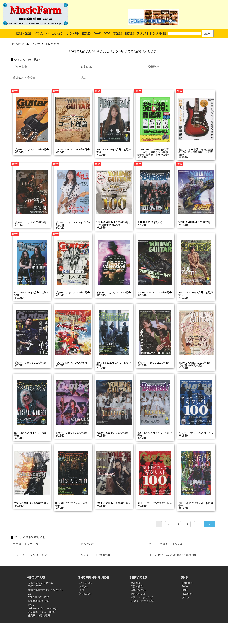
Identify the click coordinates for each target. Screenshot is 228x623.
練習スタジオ (138, 593)
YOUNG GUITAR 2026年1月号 (113, 503)
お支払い (84, 586)
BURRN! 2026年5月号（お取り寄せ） (113, 364)
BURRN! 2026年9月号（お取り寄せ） (113, 150)
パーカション (55, 33)
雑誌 (83, 77)
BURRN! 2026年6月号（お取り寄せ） (195, 293)
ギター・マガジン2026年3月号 (72, 432)
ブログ (185, 597)
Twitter (185, 586)
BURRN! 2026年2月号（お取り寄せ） (72, 504)
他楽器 (129, 33)
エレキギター (53, 43)
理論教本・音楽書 (24, 77)
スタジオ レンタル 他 (151, 33)
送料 (81, 590)
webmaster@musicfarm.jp (42, 608)
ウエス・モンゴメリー (27, 544)
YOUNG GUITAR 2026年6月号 (154, 292)
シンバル (73, 33)
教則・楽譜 (23, 33)
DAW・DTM (102, 33)
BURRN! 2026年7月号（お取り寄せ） (31, 293)
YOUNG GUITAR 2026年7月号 (195, 222)
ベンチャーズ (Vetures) (95, 554)
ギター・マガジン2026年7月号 (72, 292)
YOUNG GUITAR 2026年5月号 (72, 362)
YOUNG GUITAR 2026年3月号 (113, 432)
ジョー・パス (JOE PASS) (165, 544)
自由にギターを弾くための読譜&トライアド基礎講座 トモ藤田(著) (195, 152)
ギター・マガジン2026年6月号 (113, 292)
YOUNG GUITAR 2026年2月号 (31, 503)
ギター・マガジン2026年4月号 (154, 362)
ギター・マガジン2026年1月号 (154, 503)
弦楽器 (86, 33)
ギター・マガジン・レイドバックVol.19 (72, 223)
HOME (16, 43)
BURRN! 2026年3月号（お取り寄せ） (154, 434)
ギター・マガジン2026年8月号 (31, 222)
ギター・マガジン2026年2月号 (195, 432)
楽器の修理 (137, 586)
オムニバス (88, 544)
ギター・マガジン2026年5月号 (31, 362)
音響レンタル (138, 590)
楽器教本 (154, 66)
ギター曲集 (20, 66)
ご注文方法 (85, 583)
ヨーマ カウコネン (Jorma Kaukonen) (172, 554)
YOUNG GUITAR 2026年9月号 (72, 149)
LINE (184, 590)
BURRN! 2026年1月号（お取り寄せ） (195, 504)
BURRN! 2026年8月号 (149, 222)
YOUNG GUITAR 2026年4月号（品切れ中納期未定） (195, 364)
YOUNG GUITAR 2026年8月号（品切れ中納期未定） (113, 223)
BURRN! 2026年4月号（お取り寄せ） (31, 434)
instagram (187, 593)
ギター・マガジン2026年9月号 (31, 149)
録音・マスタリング (142, 597)
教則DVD (86, 66)
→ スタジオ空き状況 (142, 601)
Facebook (187, 583)
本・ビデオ (33, 43)
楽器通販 (136, 583)
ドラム (38, 33)
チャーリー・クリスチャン (30, 554)
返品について (86, 593)
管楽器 (117, 33)
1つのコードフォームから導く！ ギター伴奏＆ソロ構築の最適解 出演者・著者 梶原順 (153, 152)
